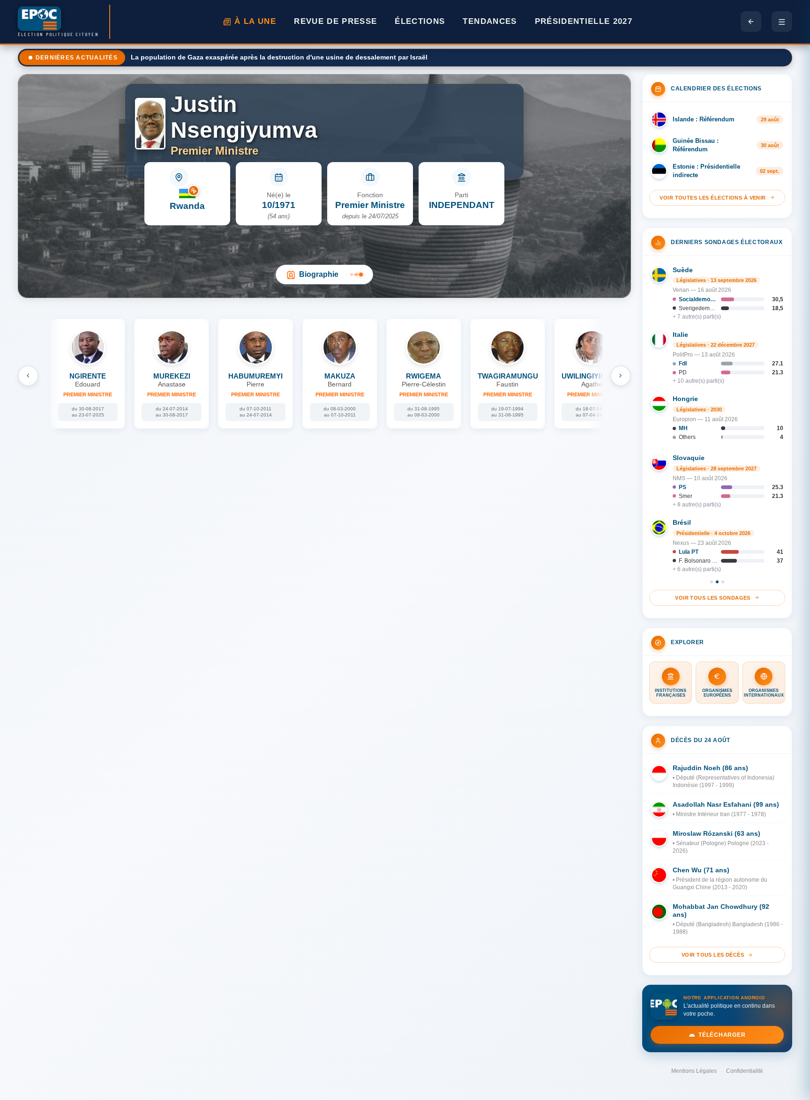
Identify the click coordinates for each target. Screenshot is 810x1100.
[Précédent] (28, 375)
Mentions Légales (694, 1071)
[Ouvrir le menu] (782, 21)
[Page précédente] (751, 21)
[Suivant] (620, 375)
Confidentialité (744, 1071)
